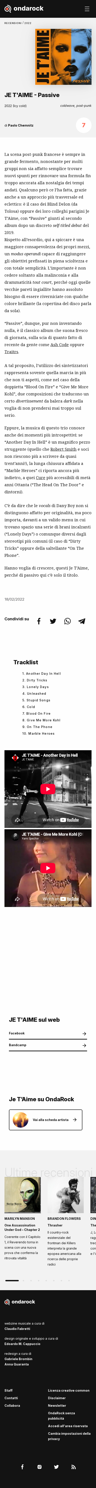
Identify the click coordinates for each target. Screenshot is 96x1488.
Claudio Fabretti (17, 1329)
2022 (28, 23)
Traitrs (11, 351)
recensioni (13, 23)
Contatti (11, 1398)
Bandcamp (17, 1045)
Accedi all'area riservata (68, 1426)
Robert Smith (63, 449)
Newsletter (57, 1405)
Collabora (12, 1405)
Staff (8, 1390)
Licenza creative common (69, 1390)
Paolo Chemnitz (20, 125)
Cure (40, 477)
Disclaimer (57, 1398)
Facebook (17, 1033)
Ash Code (59, 344)
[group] (22, 1220)
